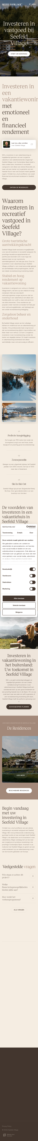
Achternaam (8, 988)
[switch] (33, 575)
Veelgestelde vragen (9, 1085)
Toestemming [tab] (7, 533)
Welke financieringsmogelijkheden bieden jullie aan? (15, 887)
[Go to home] (12, 4)
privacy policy (24, 1030)
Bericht (6, 1009)
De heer (7, 972)
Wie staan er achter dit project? (12, 876)
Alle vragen (19, 910)
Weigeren (19, 612)
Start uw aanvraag (19, 54)
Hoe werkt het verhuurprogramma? (11, 898)
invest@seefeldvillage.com (12, 1102)
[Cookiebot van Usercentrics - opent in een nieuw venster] (27, 527)
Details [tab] (19, 533)
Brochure (7, 1070)
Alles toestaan (19, 598)
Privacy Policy (6, 1126)
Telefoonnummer (9, 1002)
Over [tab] (31, 533)
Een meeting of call (27, 1026)
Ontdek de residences (19, 187)
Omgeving (8, 1074)
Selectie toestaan (19, 605)
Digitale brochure (10, 1026)
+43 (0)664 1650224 (10, 1099)
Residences (8, 1066)
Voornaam (7, 981)
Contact (5, 1089)
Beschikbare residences (19, 790)
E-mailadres (8, 995)
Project (6, 1062)
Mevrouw (8, 974)
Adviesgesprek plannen (19, 707)
